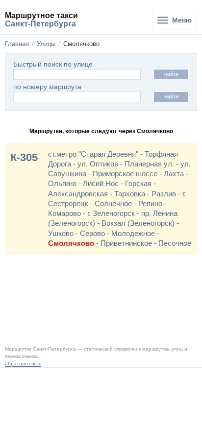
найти (171, 74)
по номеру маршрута (47, 87)
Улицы (46, 43)
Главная (17, 43)
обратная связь (23, 363)
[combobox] (77, 97)
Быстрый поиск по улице (53, 64)
